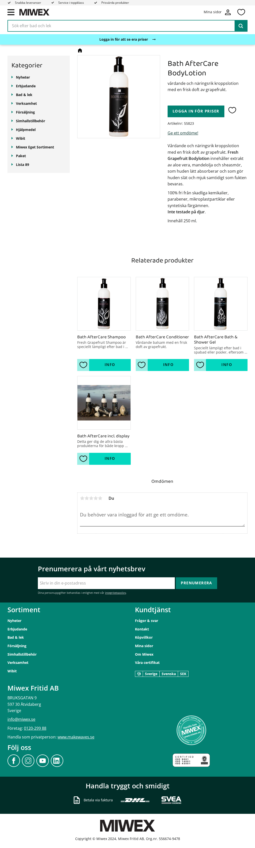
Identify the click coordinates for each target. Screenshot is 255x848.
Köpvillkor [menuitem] (144, 637)
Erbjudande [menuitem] (26, 86)
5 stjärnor (100, 498)
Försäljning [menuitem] (25, 112)
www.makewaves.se (76, 737)
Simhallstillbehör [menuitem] (30, 121)
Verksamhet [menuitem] (26, 103)
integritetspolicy (115, 593)
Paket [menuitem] (21, 155)
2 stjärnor (86, 498)
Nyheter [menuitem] (23, 77)
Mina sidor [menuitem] (144, 645)
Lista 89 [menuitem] (22, 164)
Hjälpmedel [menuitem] (26, 129)
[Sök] (241, 25)
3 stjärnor (91, 498)
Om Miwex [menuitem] (144, 654)
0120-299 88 (35, 728)
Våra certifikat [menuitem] (147, 662)
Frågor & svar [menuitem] (146, 620)
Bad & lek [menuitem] (24, 94)
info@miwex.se (21, 719)
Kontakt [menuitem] (142, 629)
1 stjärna (82, 498)
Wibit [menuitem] (20, 138)
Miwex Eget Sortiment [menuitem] (35, 147)
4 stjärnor (95, 498)
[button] (11, 12)
